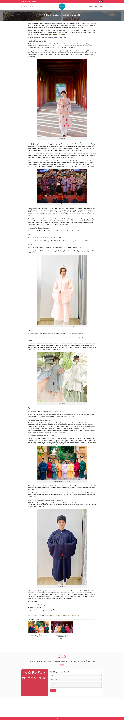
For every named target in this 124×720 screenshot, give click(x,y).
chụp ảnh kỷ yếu (66, 615)
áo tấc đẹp (60, 615)
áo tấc (56, 615)
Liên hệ (91, 6)
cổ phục (72, 615)
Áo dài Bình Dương (40, 605)
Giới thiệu (32, 6)
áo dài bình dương (50, 615)
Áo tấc (40, 615)
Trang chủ (24, 6)
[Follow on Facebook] (99, 1)
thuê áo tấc (76, 615)
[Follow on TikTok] (102, 1)
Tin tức (85, 6)
